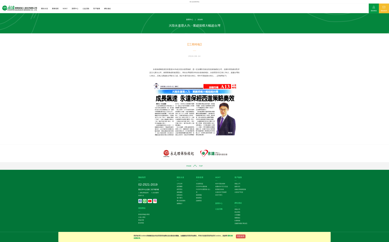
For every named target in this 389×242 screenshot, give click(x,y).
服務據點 (179, 192)
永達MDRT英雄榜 (221, 192)
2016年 (200, 20)
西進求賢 (141, 220)
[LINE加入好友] (145, 201)
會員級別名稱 (219, 189)
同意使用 (240, 236)
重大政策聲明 (181, 200)
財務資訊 (179, 195)
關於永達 (44, 8)
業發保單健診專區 (144, 214)
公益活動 (86, 8)
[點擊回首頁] (19, 8)
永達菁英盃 (199, 183)
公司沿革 (179, 183)
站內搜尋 (156, 192)
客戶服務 (96, 8)
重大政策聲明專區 (194, 2)
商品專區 (237, 212)
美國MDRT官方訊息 (221, 186)
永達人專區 (141, 217)
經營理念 (179, 189)
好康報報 (237, 220)
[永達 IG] (155, 201)
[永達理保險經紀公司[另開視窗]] (179, 153)
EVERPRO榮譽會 (201, 186)
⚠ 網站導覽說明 (143, 192)
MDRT (65, 8)
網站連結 (107, 8)
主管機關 (237, 215)
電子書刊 (179, 198)
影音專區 (141, 223)
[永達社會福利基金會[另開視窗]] (213, 153)
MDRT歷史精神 (220, 183)
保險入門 (237, 183)
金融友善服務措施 (240, 189)
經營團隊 (179, 186)
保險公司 (237, 209)
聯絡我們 (384, 10)
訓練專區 (199, 200)
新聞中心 (75, 8)
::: (0, 14)
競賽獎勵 (199, 195)
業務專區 (374, 10)
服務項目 (237, 186)
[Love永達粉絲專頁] (140, 201)
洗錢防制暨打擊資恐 (241, 223)
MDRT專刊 (218, 195)
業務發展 (55, 8)
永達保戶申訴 (239, 192)
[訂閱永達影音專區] (150, 201)
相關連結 (237, 218)
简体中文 (141, 195)
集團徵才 (179, 203)
